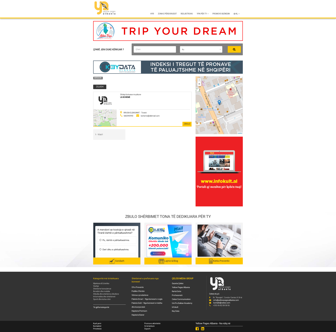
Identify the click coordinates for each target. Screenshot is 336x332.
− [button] (199, 84)
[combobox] (201, 49)
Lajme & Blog (171, 260)
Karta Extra (176, 291)
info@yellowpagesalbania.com (226, 300)
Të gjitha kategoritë (101, 307)
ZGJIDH (99, 86)
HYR (152, 14)
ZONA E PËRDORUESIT (167, 14)
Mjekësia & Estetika (101, 283)
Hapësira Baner (138, 315)
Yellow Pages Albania (181, 287)
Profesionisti (177, 295)
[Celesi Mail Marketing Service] (169, 241)
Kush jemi (97, 323)
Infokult (175, 307)
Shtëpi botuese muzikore (130, 94)
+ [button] (199, 80)
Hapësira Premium (139, 311)
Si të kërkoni (149, 326)
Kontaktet (97, 326)
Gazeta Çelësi (177, 283)
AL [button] (236, 14)
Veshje (96, 286)
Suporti (147, 329)
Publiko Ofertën (138, 291)
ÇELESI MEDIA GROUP (182, 278)
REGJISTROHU (187, 14)
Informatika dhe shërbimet (104, 297)
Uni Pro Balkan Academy (182, 303)
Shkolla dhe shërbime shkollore (106, 294)
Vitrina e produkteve (140, 295)
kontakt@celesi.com (221, 303)
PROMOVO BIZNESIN (221, 14)
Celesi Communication (181, 299)
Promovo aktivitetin (152, 323)
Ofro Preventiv (138, 287)
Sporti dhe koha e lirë (102, 299)
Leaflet (240, 133)
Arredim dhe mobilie (101, 291)
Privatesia (97, 329)
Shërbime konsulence (102, 289)
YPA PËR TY (202, 14)
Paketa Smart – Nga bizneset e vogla (147, 299)
